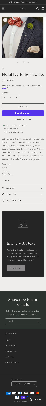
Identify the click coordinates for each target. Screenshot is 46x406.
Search (8, 340)
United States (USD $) (22, 384)
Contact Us (9, 357)
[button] (3, 8)
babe (20, 401)
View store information (13, 132)
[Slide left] (17, 62)
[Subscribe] (38, 321)
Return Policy (10, 346)
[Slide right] (28, 62)
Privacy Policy (10, 351)
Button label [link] (15, 268)
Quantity (5, 92)
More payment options (23, 119)
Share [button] (7, 180)
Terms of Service (11, 362)
